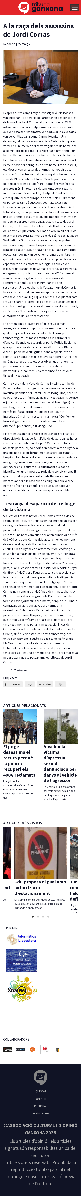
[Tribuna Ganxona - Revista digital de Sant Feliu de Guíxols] (40, 1078)
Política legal (42, 1113)
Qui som (40, 1091)
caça (30, 684)
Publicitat (40, 1106)
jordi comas (13, 684)
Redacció (9, 44)
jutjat (60, 684)
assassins (45, 684)
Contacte (40, 1098)
